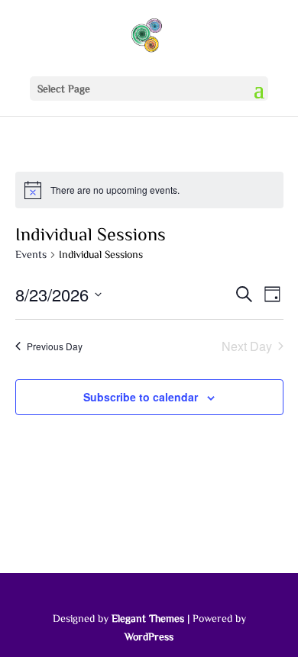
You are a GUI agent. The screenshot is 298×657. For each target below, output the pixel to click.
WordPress (149, 636)
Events (31, 254)
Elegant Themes (148, 618)
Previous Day (55, 346)
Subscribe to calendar (140, 396)
